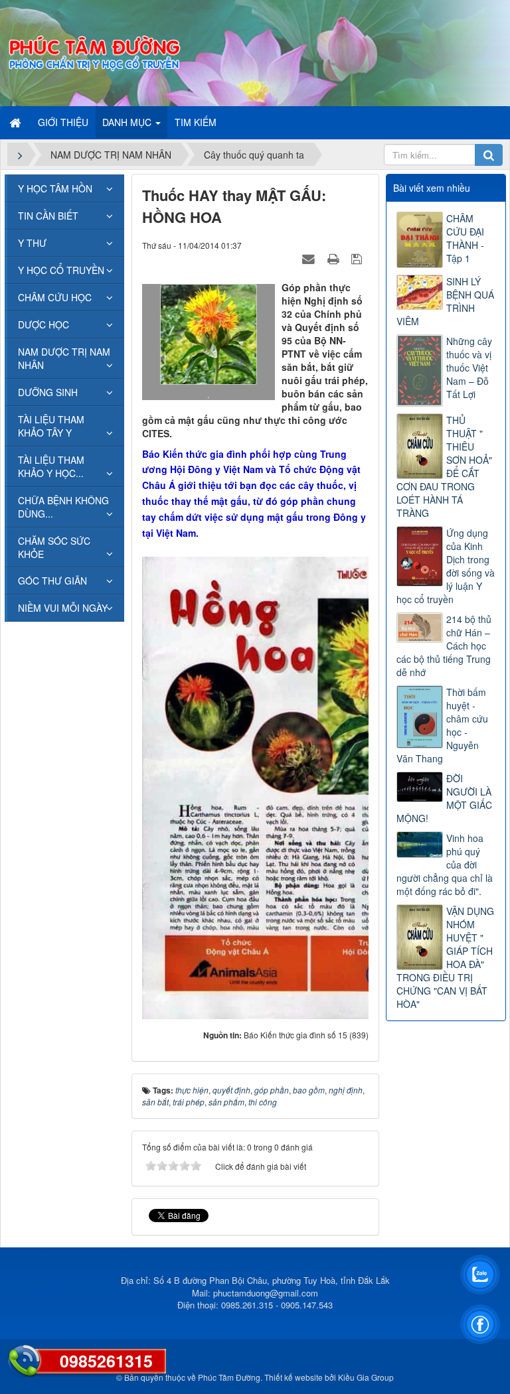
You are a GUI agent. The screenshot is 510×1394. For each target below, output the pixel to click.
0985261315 (106, 1361)
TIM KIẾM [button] (195, 122)
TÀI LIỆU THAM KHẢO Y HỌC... (51, 466)
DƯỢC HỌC (43, 324)
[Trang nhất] (17, 122)
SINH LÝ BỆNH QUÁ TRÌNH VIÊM (445, 301)
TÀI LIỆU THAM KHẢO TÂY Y (51, 426)
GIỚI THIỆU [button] (63, 122)
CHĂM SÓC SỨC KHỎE (54, 547)
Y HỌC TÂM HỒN (55, 188)
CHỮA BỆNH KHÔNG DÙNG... (63, 507)
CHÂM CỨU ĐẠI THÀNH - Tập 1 (465, 238)
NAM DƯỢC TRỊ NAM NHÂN (64, 358)
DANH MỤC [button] (128, 122)
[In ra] (334, 258)
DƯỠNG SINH (48, 392)
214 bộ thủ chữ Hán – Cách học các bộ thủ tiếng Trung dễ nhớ (443, 645)
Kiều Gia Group (366, 1377)
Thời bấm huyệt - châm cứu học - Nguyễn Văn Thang (442, 725)
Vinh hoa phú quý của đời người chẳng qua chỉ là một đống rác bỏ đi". (444, 864)
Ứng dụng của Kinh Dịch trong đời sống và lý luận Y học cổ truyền (445, 566)
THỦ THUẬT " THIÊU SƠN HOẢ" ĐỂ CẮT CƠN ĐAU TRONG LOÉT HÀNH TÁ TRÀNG (444, 466)
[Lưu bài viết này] (358, 258)
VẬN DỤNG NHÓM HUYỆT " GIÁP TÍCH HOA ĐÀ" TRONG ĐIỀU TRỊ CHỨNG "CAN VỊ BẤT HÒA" (445, 957)
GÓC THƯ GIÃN (52, 580)
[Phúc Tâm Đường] (94, 51)
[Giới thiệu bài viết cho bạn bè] (310, 258)
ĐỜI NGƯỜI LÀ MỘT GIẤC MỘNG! (444, 798)
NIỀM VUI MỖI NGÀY (63, 607)
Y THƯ (32, 242)
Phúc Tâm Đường (229, 1377)
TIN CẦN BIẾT (48, 215)
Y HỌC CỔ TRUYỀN (61, 270)
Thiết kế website (293, 1377)
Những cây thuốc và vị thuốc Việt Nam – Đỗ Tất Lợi (469, 367)
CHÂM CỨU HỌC (55, 297)
